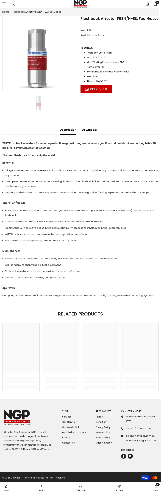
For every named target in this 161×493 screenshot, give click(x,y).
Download (89, 130)
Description (68, 130)
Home (5, 11)
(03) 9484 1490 (143, 428)
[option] (39, 53)
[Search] (13, 4)
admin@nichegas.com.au (141, 440)
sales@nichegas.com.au (140, 435)
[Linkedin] (130, 456)
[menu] (4, 4)
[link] (21, 381)
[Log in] (148, 4)
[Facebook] (123, 456)
